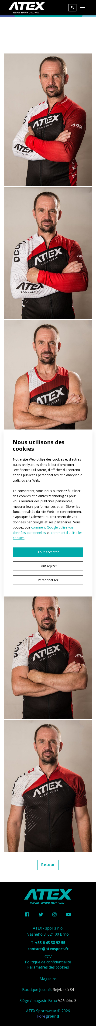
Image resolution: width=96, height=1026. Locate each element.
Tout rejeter (48, 566)
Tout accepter (48, 552)
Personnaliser (48, 580)
